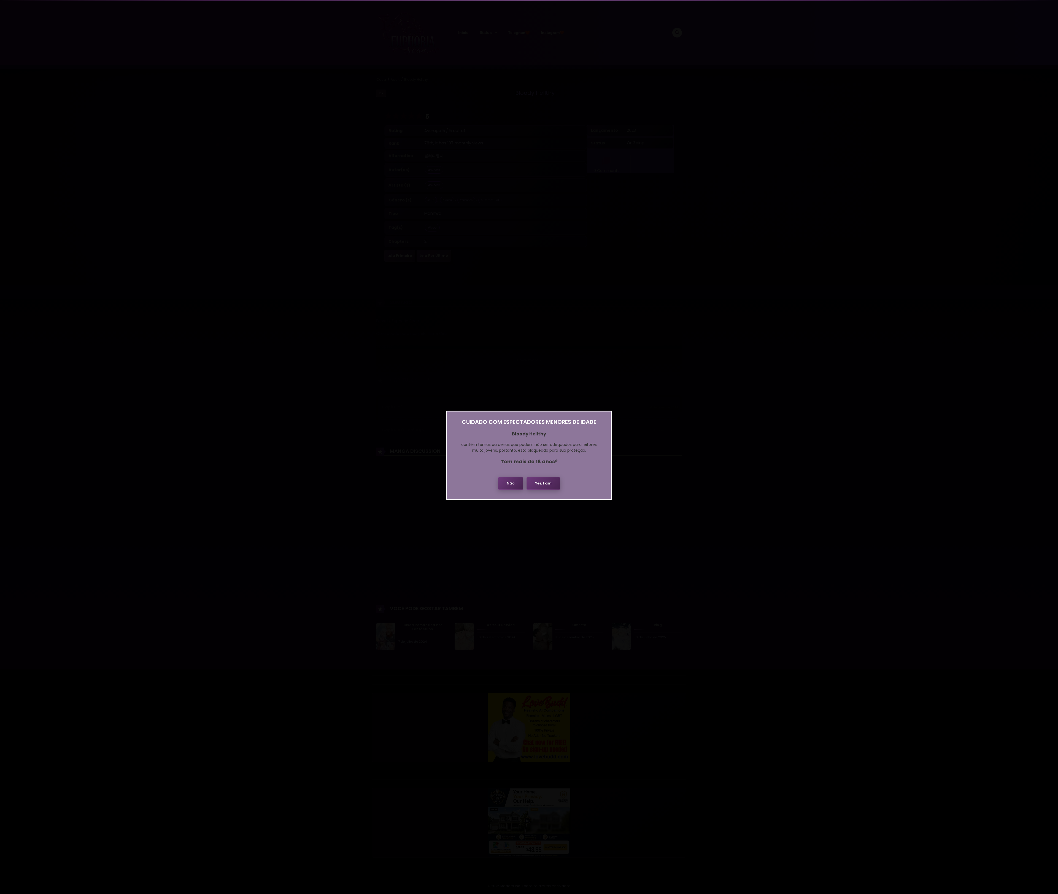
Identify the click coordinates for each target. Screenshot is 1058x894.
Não (511, 483)
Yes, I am (543, 483)
